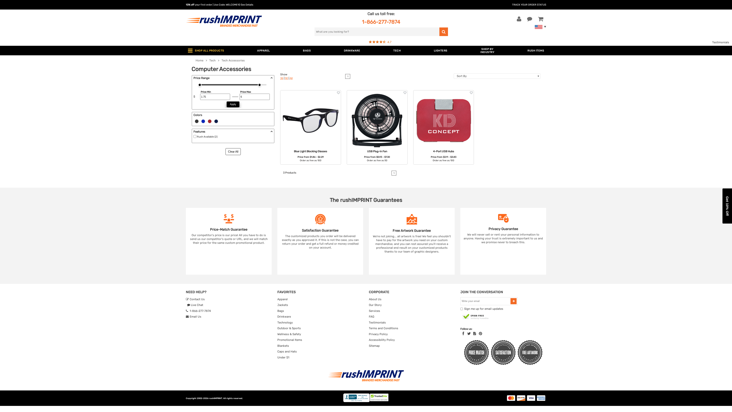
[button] (727, 206)
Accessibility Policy (382, 340)
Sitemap (374, 346)
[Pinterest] (480, 333)
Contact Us (197, 299)
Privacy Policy (378, 334)
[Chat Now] (529, 19)
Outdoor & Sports (289, 328)
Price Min (206, 91)
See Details (247, 4)
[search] (443, 31)
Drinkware (284, 316)
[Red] (209, 121)
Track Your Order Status (529, 4)
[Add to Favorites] (338, 92)
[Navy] (216, 121)
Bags (280, 311)
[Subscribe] (513, 301)
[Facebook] (463, 333)
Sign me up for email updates (483, 309)
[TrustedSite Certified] (475, 317)
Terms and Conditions (383, 328)
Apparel (282, 299)
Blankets (283, 346)
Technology (285, 322)
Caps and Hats (287, 351)
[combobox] (497, 76)
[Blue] (203, 121)
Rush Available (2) (207, 136)
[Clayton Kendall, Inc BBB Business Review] (356, 401)
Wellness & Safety (289, 334)
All (291, 78)
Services (374, 311)
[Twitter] (469, 333)
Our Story (375, 305)
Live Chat (196, 305)
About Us (375, 299)
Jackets (282, 305)
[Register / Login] (519, 19)
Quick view (311, 112)
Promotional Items (289, 340)
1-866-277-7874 (381, 22)
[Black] (196, 121)
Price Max (245, 91)
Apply (233, 104)
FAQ (371, 316)
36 (281, 78)
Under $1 (283, 357)
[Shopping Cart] (540, 19)
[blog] (474, 333)
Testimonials (720, 42)
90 (286, 78)
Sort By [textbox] (462, 76)
